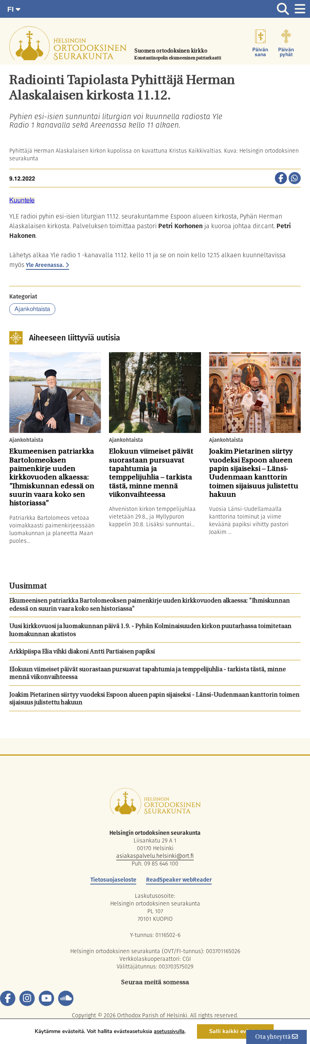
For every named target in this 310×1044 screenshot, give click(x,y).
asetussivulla (169, 1031)
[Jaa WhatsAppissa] (295, 179)
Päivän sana (260, 52)
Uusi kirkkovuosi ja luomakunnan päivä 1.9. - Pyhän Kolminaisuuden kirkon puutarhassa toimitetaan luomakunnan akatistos (150, 631)
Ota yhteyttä (273, 1037)
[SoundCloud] (65, 998)
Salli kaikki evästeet (235, 1031)
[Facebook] (7, 998)
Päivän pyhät (286, 52)
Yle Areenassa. (45, 265)
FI (11, 9)
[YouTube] (46, 998)
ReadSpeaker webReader (179, 880)
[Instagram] (27, 998)
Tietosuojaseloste (113, 880)
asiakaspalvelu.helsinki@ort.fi (155, 856)
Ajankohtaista (32, 309)
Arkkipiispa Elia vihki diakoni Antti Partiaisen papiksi (82, 652)
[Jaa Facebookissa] (281, 179)
